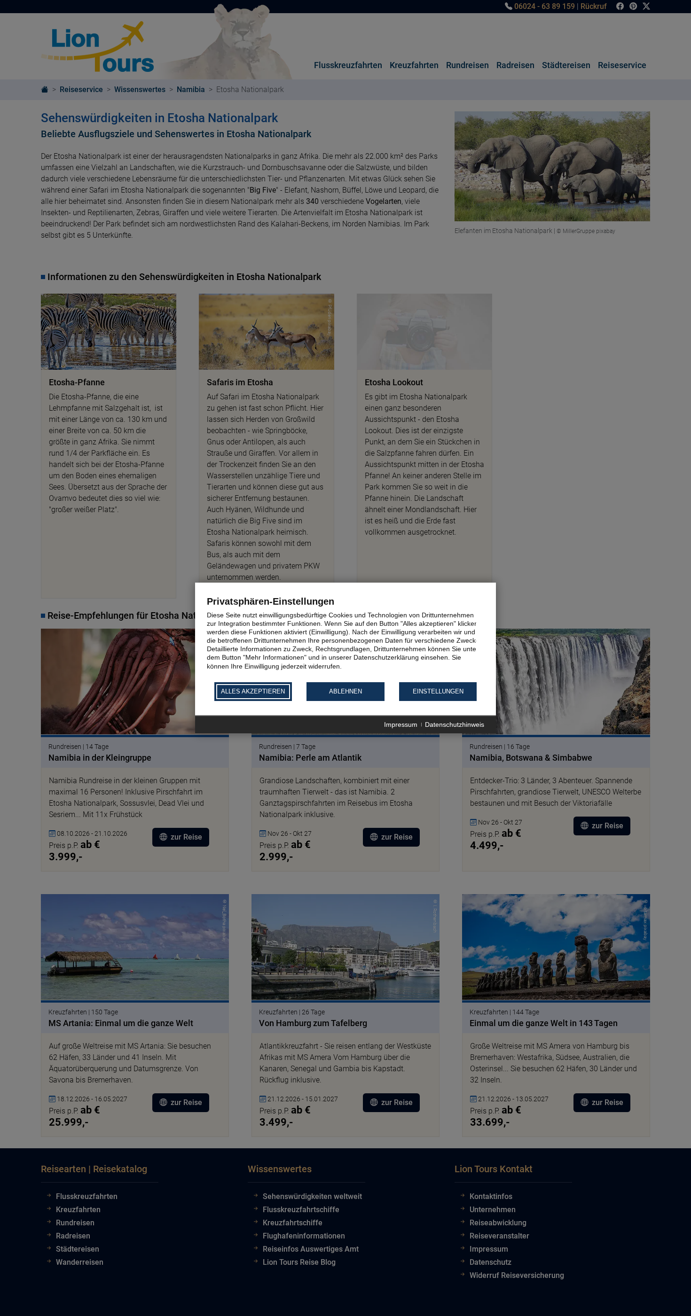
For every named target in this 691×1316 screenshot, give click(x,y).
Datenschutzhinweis (454, 724)
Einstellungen (438, 691)
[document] (345, 638)
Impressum (400, 724)
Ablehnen (345, 691)
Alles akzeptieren (253, 691)
